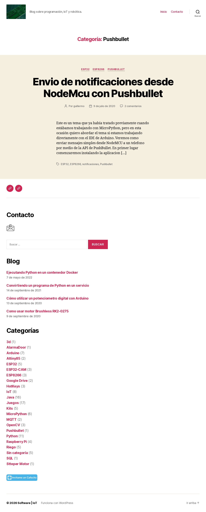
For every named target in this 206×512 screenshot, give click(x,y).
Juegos (12, 403)
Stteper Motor (17, 464)
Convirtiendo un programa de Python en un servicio (47, 285)
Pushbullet (116, 69)
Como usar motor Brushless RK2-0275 (37, 311)
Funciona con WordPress (57, 503)
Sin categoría (17, 453)
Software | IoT (27, 503)
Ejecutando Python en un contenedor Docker (42, 272)
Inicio (163, 11)
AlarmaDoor (16, 347)
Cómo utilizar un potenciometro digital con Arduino (47, 298)
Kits (9, 408)
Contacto (177, 11)
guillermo (78, 106)
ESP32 (85, 69)
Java (10, 397)
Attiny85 (13, 358)
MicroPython (16, 414)
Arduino (12, 353)
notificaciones (90, 164)
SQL (9, 458)
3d (8, 342)
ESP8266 (98, 69)
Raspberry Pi (16, 442)
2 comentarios (133, 106)
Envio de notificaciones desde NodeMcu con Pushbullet (103, 87)
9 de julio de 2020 (104, 106)
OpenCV (13, 425)
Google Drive (17, 381)
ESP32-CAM (16, 370)
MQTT (11, 420)
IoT (9, 392)
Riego (11, 447)
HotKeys (13, 386)
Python (12, 436)
